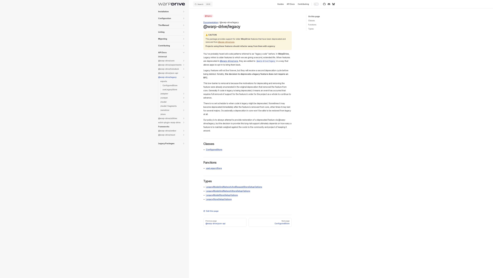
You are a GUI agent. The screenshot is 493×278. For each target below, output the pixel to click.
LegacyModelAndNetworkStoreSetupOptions (228, 191)
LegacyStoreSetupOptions (219, 199)
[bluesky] (333, 4)
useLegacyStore (214, 168)
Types (311, 29)
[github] (324, 4)
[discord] (329, 4)
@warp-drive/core (226, 42)
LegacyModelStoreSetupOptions (222, 195)
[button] (184, 12)
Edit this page (212, 211)
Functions (312, 25)
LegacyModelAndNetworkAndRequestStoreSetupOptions (234, 187)
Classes (311, 20)
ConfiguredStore (214, 149)
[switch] (316, 4)
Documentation (210, 22)
